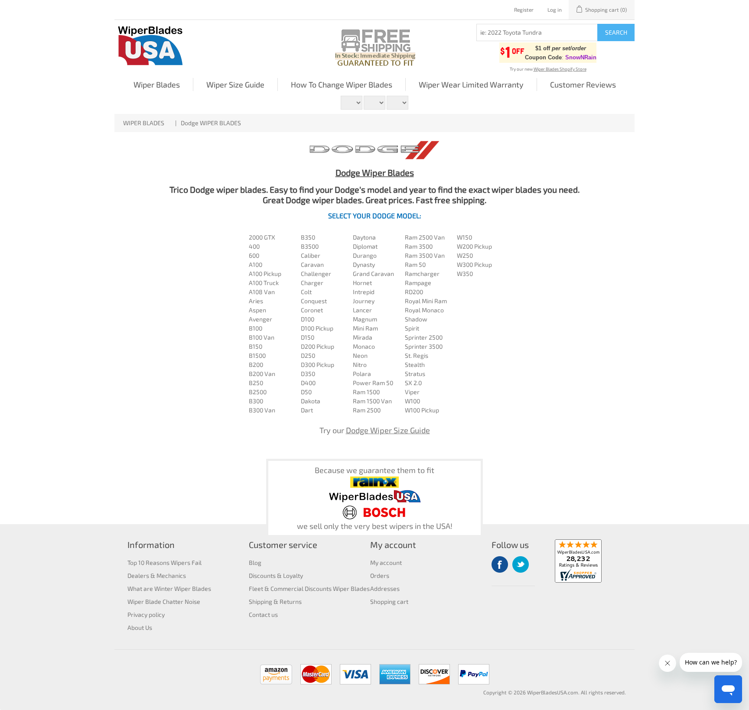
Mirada (362, 337)
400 (254, 246)
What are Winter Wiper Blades (169, 588)
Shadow (416, 319)
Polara (362, 373)
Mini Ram (365, 328)
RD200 (414, 291)
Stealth (415, 364)
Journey (363, 301)
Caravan (312, 264)
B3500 (310, 246)
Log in (554, 9)
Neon (360, 355)
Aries (256, 301)
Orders (379, 575)
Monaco (364, 346)
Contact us (263, 614)
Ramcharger (422, 273)
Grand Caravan (373, 273)
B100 (255, 328)
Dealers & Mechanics (156, 575)
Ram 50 (415, 264)
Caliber (310, 255)
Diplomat (365, 246)
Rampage (418, 282)
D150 (307, 337)
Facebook (500, 564)
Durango (365, 255)
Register (524, 9)
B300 (256, 401)
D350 (308, 373)
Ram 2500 (367, 410)
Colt (306, 291)
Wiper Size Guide (235, 84)
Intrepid (363, 291)
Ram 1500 (366, 392)
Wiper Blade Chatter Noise (163, 601)
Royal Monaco (424, 310)
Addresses (385, 588)
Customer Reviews (583, 84)
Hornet (362, 282)
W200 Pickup (474, 246)
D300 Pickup (317, 364)
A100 (255, 264)
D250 (308, 355)
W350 (465, 273)
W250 (465, 255)
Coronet (312, 310)
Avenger (260, 319)
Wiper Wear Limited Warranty (471, 84)
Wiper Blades (157, 84)
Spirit (412, 328)
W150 (464, 237)
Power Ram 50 (373, 382)
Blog (255, 562)
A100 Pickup (265, 273)
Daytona (364, 237)
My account (386, 562)
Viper (412, 392)
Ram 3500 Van (425, 255)
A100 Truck (264, 282)
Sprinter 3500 (424, 346)
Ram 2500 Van (425, 237)
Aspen (257, 310)
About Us (139, 627)
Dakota (310, 401)
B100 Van (261, 337)
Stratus (415, 373)
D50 (306, 392)
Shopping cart (389, 601)
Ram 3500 (419, 246)
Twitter (520, 564)
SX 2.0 (413, 382)
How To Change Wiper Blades (341, 84)
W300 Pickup (474, 264)
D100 (307, 319)
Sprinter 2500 (424, 337)
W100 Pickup (422, 410)
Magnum (365, 319)
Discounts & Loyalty (276, 575)
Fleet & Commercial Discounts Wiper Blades (309, 588)
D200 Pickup (317, 346)
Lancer (362, 310)
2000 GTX (262, 237)
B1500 (257, 355)
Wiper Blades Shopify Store (560, 68)
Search (616, 32)
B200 (256, 364)
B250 (256, 382)
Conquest (314, 301)
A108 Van (262, 291)
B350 (308, 237)
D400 (308, 382)
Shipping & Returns (275, 601)
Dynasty (364, 264)
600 (254, 255)
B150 (255, 346)
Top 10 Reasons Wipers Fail (164, 562)
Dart (307, 410)
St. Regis (416, 355)
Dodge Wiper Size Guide (388, 430)
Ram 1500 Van (372, 401)
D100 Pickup (317, 328)
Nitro (360, 364)
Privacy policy (146, 614)
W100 (412, 401)
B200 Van (262, 373)
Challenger (316, 273)
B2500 (258, 392)
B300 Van (262, 410)
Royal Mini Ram (426, 301)
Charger (312, 282)
